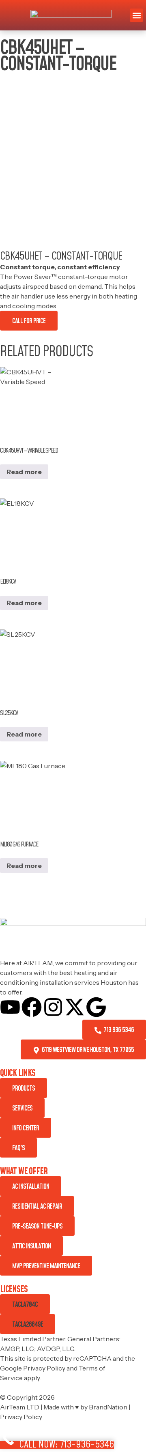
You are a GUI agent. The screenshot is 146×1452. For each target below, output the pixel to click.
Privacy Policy (44, 1368)
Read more (24, 472)
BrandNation (108, 1407)
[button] (136, 15)
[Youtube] (10, 1007)
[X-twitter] (74, 1007)
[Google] (96, 1007)
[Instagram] (53, 1007)
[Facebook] (31, 1007)
